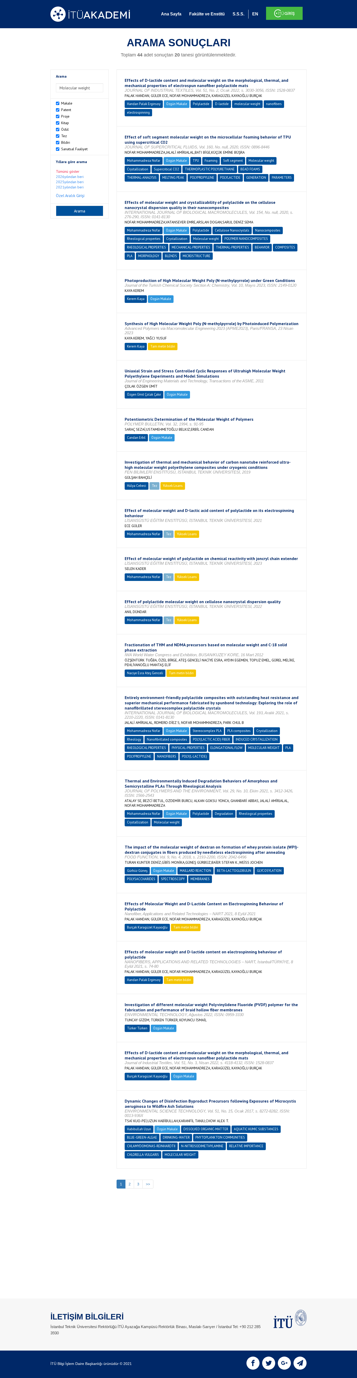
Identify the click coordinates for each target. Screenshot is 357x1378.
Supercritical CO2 (166, 169)
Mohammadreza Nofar (143, 160)
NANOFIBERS (166, 756)
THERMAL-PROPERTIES (232, 247)
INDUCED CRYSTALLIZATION (257, 739)
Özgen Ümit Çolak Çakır (144, 394)
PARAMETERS (282, 177)
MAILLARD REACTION (195, 870)
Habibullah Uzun (139, 1129)
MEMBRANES (200, 879)
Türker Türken (137, 1028)
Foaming (211, 160)
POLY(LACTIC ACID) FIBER (211, 739)
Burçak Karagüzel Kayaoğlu (147, 927)
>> (148, 1184)
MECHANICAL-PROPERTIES (191, 247)
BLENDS (171, 256)
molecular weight (247, 104)
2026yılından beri (70, 176)
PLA (130, 256)
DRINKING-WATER (176, 1137)
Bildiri (65, 142)
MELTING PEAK (173, 177)
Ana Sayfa (171, 14)
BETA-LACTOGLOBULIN (234, 870)
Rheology (134, 739)
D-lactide (222, 104)
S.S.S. (238, 14)
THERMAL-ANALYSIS (142, 177)
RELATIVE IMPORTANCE (246, 1146)
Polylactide (201, 104)
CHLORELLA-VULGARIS (143, 1154)
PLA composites (239, 731)
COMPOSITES (285, 247)
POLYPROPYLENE (202, 177)
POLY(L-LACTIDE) (194, 756)
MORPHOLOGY (148, 256)
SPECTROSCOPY (173, 879)
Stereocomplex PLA (207, 731)
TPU (196, 160)
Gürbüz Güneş (137, 870)
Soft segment (233, 160)
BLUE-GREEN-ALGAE (142, 1137)
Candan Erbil (136, 437)
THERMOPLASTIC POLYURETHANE (210, 169)
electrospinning (138, 112)
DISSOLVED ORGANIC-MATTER (205, 1129)
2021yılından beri (70, 187)
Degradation (224, 813)
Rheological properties (143, 239)
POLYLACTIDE (230, 177)
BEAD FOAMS (250, 169)
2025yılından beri (70, 182)
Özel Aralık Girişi (70, 195)
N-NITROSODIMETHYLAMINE (202, 1146)
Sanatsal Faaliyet (74, 149)
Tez (64, 136)
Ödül (65, 129)
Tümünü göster (67, 171)
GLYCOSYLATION (269, 870)
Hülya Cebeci (136, 485)
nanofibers (274, 104)
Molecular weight (261, 160)
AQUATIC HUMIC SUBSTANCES (256, 1129)
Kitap (65, 122)
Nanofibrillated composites (167, 739)
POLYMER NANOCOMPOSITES (246, 239)
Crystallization (137, 169)
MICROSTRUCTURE (196, 256)
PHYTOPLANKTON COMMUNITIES (220, 1137)
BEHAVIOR (262, 247)
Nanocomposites (267, 230)
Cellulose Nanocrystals (232, 230)
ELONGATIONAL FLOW (226, 748)
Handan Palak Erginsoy (143, 104)
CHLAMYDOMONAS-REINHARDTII (151, 1146)
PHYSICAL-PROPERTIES (188, 748)
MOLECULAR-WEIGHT (264, 748)
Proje (65, 116)
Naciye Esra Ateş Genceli (145, 673)
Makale (66, 103)
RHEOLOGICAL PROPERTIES (146, 247)
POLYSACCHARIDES (141, 879)
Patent (66, 109)
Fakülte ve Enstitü (207, 14)
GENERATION (256, 177)
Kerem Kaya (136, 299)
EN (255, 14)
